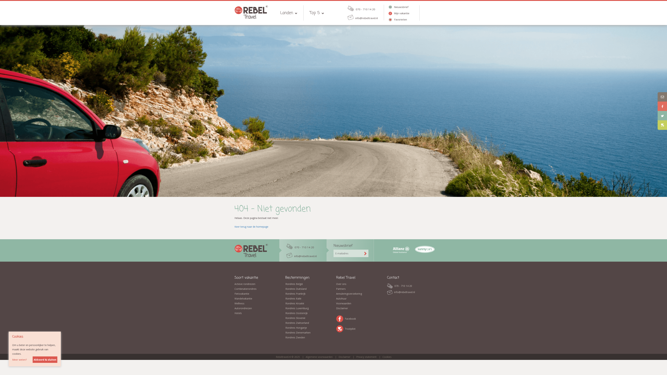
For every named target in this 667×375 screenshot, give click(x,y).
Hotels (238, 313)
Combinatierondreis (245, 288)
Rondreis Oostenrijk (296, 313)
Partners (341, 288)
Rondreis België (294, 284)
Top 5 (315, 13)
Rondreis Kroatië (294, 303)
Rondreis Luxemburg (297, 308)
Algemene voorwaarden (319, 357)
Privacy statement (366, 357)
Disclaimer (342, 308)
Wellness (239, 303)
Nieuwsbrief (401, 7)
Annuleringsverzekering (349, 293)
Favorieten (400, 19)
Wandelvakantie (243, 298)
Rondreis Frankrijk (295, 293)
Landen (286, 13)
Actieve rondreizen (244, 284)
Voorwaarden (343, 303)
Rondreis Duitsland (296, 288)
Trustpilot (340, 328)
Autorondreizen (243, 308)
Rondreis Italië (293, 298)
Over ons (341, 284)
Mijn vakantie (401, 13)
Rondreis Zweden (295, 337)
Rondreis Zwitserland (297, 322)
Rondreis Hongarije (296, 327)
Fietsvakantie (241, 293)
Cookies (387, 357)
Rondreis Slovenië (295, 318)
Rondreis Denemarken (298, 332)
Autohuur (341, 298)
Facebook (340, 318)
